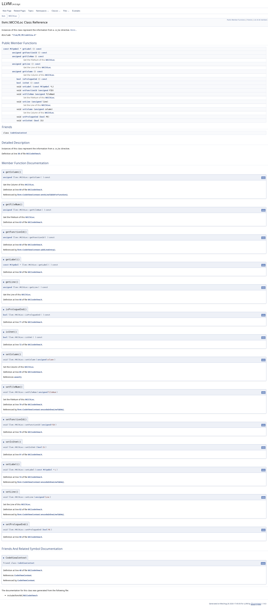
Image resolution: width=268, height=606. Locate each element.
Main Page (7, 11)
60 (20, 244)
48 (20, 570)
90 (20, 537)
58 (20, 272)
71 (20, 322)
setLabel (26, 86)
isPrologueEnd (29, 79)
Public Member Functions (236, 20)
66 (20, 299)
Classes (55, 11)
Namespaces (41, 11)
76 (20, 432)
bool (19, 79)
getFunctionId (29, 53)
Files (65, 11)
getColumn (27, 71)
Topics (31, 11)
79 (20, 404)
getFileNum (28, 56)
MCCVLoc (13, 16)
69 (20, 189)
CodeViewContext (18, 133)
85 (20, 372)
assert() (17, 377)
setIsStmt (27, 120)
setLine (26, 102)
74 (20, 477)
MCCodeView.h (33, 153)
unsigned (16, 53)
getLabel (26, 49)
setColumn (27, 109)
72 (20, 344)
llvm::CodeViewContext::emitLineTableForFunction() (42, 194)
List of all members (260, 20)
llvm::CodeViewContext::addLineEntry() (36, 249)
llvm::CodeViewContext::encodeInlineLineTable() (40, 409)
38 (19, 153)
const (6, 49)
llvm (3, 16)
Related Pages (20, 11)
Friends (249, 20)
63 (20, 222)
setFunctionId (29, 90)
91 (20, 454)
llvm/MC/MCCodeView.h (24, 35)
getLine (26, 64)
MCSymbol (14, 49)
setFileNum (28, 94)
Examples (76, 11)
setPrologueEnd (30, 117)
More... (73, 30)
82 (20, 509)
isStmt (25, 83)
